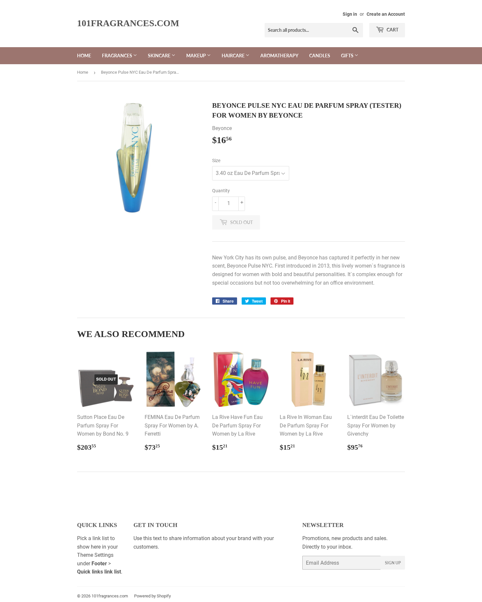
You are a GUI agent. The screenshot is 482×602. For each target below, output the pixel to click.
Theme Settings (95, 555)
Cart (392, 29)
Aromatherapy (279, 55)
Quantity (221, 190)
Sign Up (393, 562)
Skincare (159, 55)
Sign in (350, 14)
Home (84, 55)
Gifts (347, 55)
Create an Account (386, 14)
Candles (319, 55)
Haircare (234, 55)
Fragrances (117, 55)
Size (216, 160)
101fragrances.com (128, 23)
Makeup (196, 55)
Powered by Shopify (152, 595)
